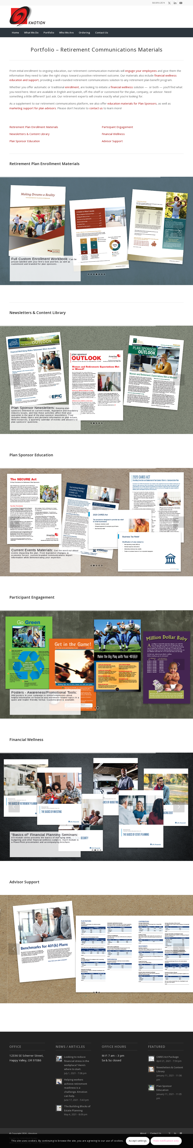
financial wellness (122, 87)
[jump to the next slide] (179, 231)
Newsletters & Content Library (29, 134)
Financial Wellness (113, 134)
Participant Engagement (117, 127)
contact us (96, 108)
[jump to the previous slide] (14, 231)
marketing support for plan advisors (32, 108)
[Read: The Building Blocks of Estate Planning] (59, 1108)
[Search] (181, 32)
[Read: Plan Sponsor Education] (151, 1087)
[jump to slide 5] (99, 274)
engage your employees (141, 71)
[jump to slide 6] (101, 274)
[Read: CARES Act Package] (151, 1058)
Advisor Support (112, 141)
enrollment (72, 87)
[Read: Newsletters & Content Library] (151, 1069)
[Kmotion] (27, 17)
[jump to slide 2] (91, 274)
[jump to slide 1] (88, 274)
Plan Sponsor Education (24, 141)
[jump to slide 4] (96, 274)
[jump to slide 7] (104, 274)
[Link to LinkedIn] (175, 3)
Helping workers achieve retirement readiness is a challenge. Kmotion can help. (75, 1088)
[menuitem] (15, 32)
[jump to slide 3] (94, 274)
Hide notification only (166, 1140)
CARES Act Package (167, 1057)
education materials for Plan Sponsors (132, 103)
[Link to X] (169, 3)
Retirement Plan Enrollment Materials (33, 127)
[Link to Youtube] (181, 3)
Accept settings (138, 1140)
